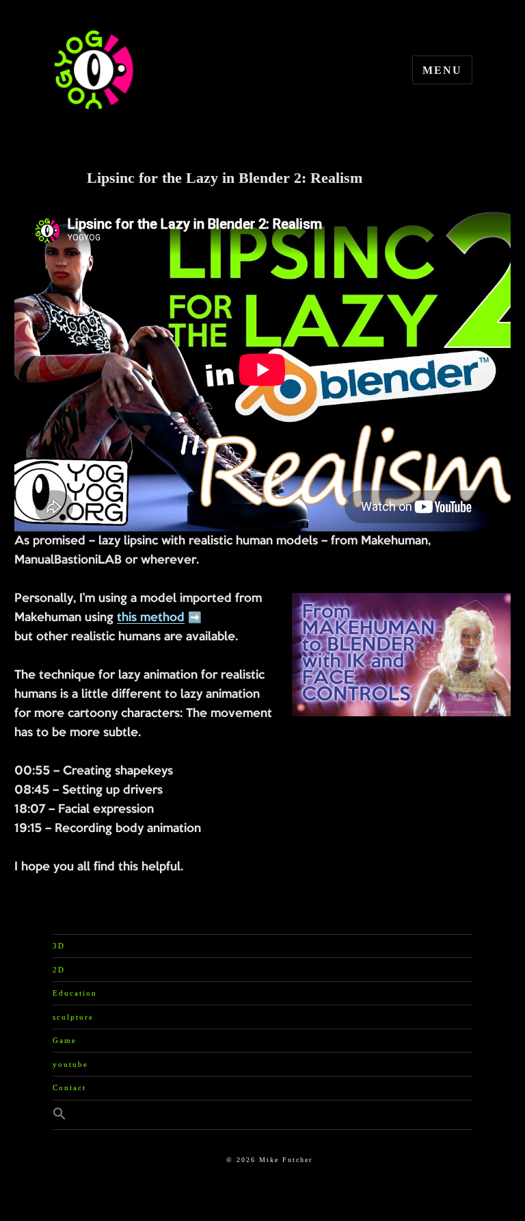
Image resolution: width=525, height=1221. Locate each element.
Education (75, 993)
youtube (70, 1064)
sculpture (73, 1017)
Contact (69, 1087)
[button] (262, 1115)
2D (59, 970)
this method (151, 617)
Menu (442, 70)
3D (59, 946)
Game (65, 1040)
